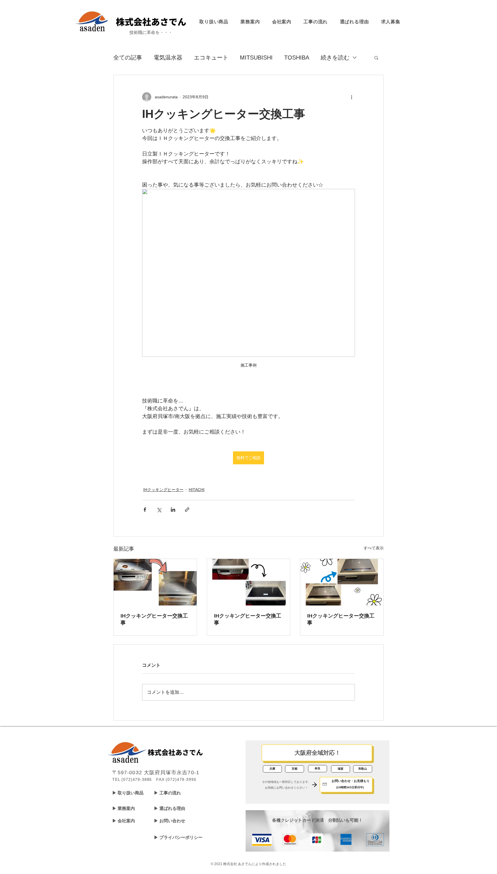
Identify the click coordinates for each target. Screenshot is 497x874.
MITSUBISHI (256, 57)
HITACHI (196, 489)
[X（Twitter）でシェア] (159, 509)
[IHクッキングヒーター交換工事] (155, 582)
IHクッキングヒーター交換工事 (154, 619)
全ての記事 (127, 57)
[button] (376, 57)
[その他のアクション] (351, 96)
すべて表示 (374, 548)
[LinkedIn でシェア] (173, 509)
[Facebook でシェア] (145, 509)
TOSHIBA (296, 57)
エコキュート (211, 57)
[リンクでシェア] (187, 509)
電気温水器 (168, 57)
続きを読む (335, 57)
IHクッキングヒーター (163, 489)
